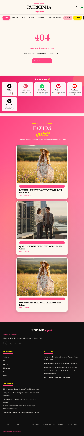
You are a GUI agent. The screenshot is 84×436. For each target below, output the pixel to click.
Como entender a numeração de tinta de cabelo (60, 367)
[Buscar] (76, 7)
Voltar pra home (42, 61)
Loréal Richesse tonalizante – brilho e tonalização (60, 363)
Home (6, 18)
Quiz (77, 18)
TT (15, 343)
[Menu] (2, 7)
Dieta (5, 375)
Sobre (60, 425)
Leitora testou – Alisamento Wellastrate (57, 377)
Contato (10, 425)
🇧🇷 (82, 7)
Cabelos (15, 18)
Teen (67, 18)
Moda (23, 18)
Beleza (31, 18)
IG (5, 343)
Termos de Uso (49, 425)
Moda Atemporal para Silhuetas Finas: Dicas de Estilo (21, 389)
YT (10, 343)
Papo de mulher (55, 18)
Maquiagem (41, 18)
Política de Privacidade (28, 425)
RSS (20, 343)
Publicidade (71, 425)
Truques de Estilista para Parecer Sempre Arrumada (21, 412)
